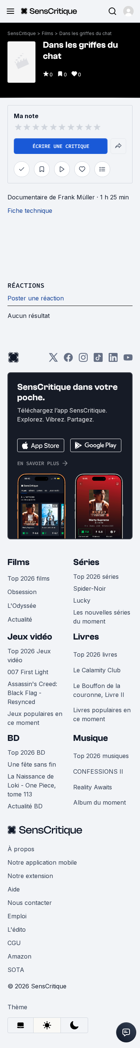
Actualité (19, 619)
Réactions (25, 285)
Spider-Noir (89, 588)
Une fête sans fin (31, 764)
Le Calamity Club (97, 670)
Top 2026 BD (26, 752)
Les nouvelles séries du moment (101, 617)
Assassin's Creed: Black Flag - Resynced (32, 692)
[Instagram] (83, 360)
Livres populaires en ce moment (102, 714)
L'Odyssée (21, 605)
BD (13, 738)
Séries (86, 562)
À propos (20, 849)
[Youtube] (128, 360)
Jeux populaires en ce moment (34, 718)
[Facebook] (68, 360)
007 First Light (27, 672)
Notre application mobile (42, 862)
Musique (90, 738)
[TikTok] (98, 360)
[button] (128, 11)
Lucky (81, 600)
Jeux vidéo (29, 637)
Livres (86, 637)
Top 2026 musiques (101, 756)
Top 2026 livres (95, 654)
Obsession (22, 592)
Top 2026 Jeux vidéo (29, 655)
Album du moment (99, 802)
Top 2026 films (28, 578)
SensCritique (21, 33)
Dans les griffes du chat (85, 33)
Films (47, 33)
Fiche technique (29, 210)
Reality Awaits (92, 787)
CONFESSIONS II (98, 771)
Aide (13, 889)
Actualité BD (25, 806)
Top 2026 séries (96, 576)
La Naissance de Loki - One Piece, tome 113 (31, 785)
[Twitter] (53, 360)
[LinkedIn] (113, 360)
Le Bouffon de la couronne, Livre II (98, 690)
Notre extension (30, 876)
